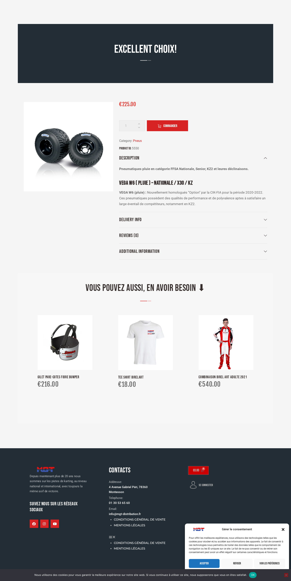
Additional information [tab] (139, 251)
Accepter (204, 563)
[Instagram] (44, 524)
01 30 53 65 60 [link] (119, 503)
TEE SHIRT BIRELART (131, 377)
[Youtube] (54, 524)
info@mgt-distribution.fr (125, 514)
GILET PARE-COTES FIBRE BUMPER (58, 377)
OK (253, 574)
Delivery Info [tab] (130, 220)
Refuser (237, 563)
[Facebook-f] (34, 524)
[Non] (286, 575)
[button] (283, 529)
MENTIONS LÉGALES (129, 525)
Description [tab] (129, 158)
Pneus (137, 141)
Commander (170, 126)
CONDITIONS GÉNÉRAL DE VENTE (139, 519)
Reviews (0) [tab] (129, 235)
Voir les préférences (270, 563)
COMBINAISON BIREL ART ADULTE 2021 (223, 377)
